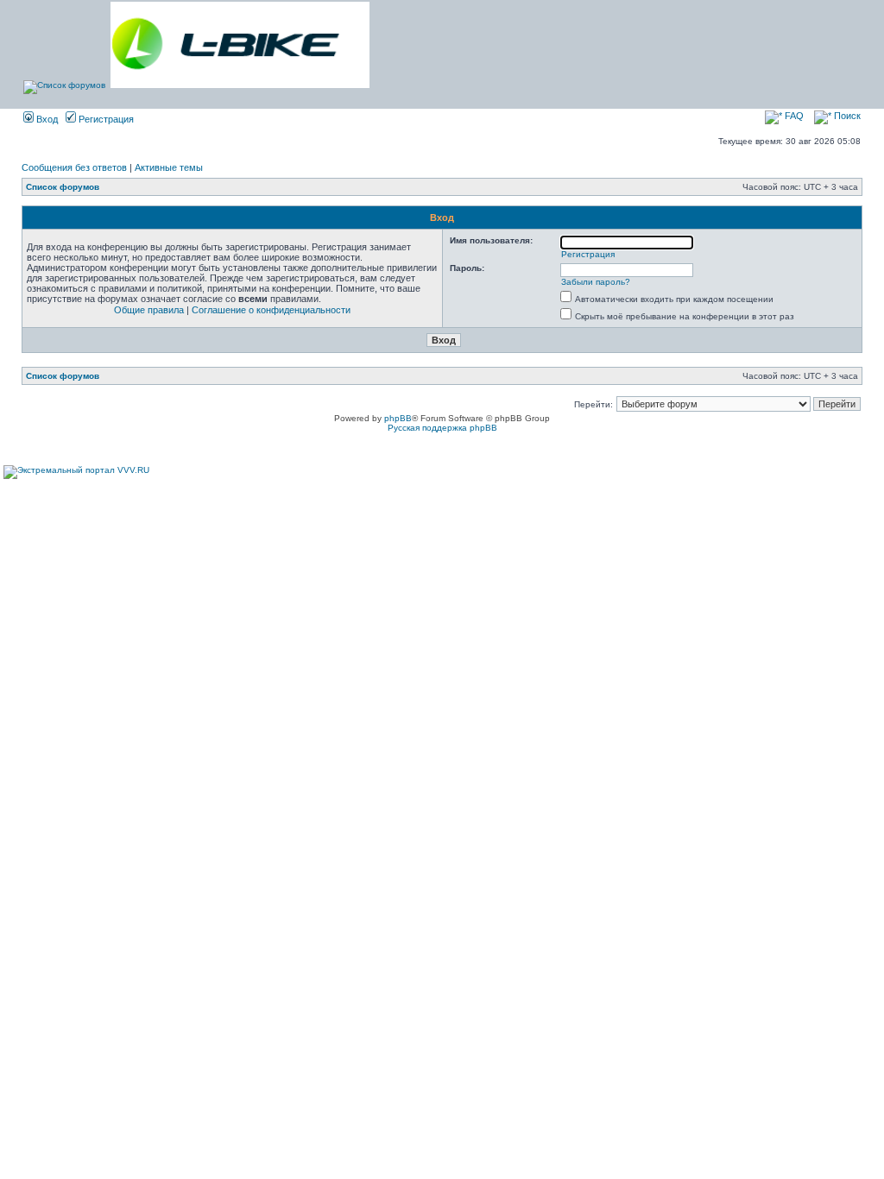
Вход (46, 119)
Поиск (846, 115)
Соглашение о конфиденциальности (271, 310)
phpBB (398, 418)
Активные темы (169, 167)
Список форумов (62, 187)
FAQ (793, 115)
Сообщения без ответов (74, 167)
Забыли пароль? (595, 282)
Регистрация (105, 119)
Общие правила (149, 310)
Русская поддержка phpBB (442, 427)
